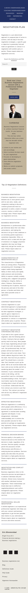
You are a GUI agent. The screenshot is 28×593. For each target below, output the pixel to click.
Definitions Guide (8, 569)
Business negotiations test (11, 561)
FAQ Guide (5, 573)
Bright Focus (14, 4)
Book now (14, 97)
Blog (3, 565)
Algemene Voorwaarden (10, 580)
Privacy (4, 576)
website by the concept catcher (15, 588)
